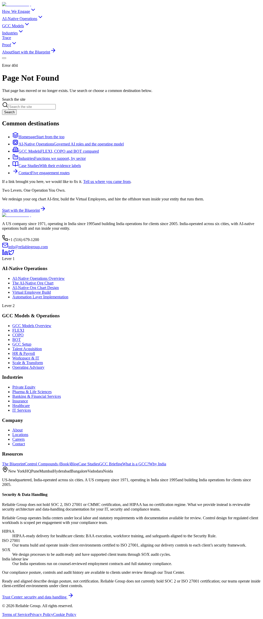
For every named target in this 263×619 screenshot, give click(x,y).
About (7, 52)
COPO (18, 335)
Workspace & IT (25, 358)
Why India (157, 464)
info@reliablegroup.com (28, 247)
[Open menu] (4, 58)
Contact (18, 444)
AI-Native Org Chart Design (35, 287)
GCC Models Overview (31, 326)
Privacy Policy (41, 614)
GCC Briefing (110, 464)
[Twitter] (11, 254)
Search (9, 112)
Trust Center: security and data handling (35, 597)
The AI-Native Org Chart (32, 283)
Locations (20, 434)
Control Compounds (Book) (47, 464)
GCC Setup (21, 344)
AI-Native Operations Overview (38, 278)
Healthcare (21, 405)
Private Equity (23, 387)
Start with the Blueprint (31, 52)
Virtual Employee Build (31, 292)
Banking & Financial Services (36, 396)
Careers (18, 439)
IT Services (21, 410)
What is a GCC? (135, 464)
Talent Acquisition (27, 349)
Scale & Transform (27, 363)
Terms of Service (16, 614)
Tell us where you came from (106, 181)
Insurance (20, 401)
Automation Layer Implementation (40, 297)
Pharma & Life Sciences (32, 392)
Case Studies (88, 464)
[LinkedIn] (5, 254)
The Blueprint (13, 464)
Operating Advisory (28, 367)
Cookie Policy (64, 614)
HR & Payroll (23, 353)
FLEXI (18, 330)
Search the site (13, 99)
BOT (16, 339)
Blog (74, 464)
